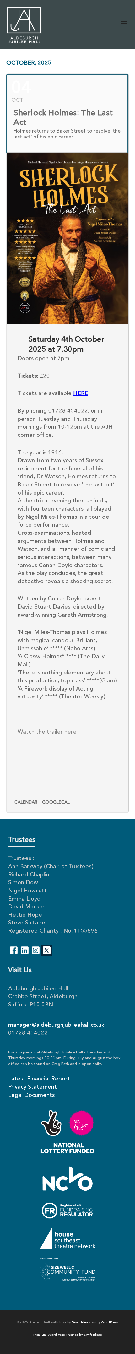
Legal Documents (31, 1095)
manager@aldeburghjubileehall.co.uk (56, 1025)
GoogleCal (56, 802)
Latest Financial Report (39, 1079)
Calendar (25, 802)
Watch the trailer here (48, 732)
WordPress (109, 1322)
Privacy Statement (32, 1087)
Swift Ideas (81, 1322)
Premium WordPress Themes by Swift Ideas (67, 1335)
